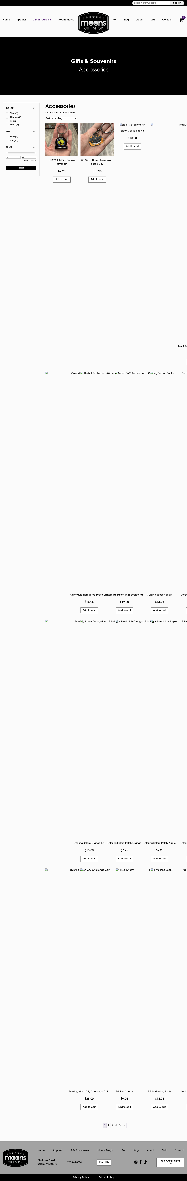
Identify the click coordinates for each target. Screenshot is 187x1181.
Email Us (104, 1162)
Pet (114, 20)
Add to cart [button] (62, 179)
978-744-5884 (74, 1162)
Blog (126, 20)
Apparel (21, 20)
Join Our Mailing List (170, 1162)
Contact (167, 20)
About (139, 20)
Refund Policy (106, 1177)
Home (6, 20)
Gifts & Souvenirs (42, 20)
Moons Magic (66, 20)
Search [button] (177, 3)
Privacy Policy (81, 1177)
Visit (153, 20)
